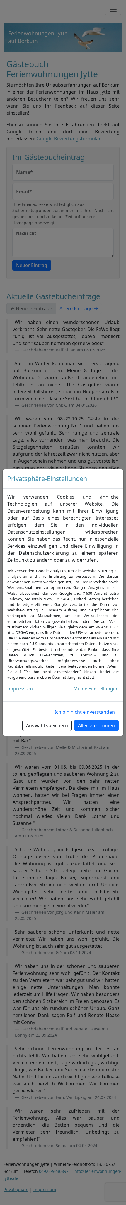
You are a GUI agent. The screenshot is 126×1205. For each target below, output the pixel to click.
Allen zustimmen (96, 725)
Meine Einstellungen (96, 688)
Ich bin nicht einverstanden (85, 712)
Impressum (20, 688)
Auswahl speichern (47, 725)
